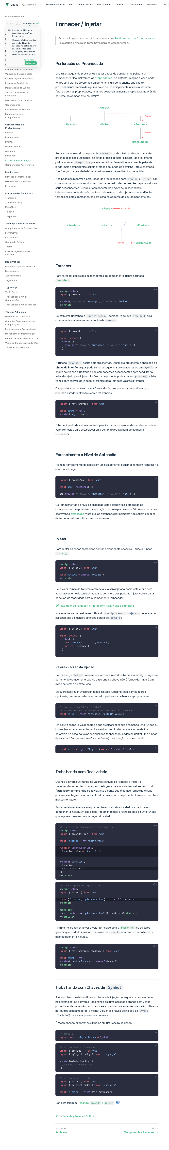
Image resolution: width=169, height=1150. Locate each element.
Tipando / (95, 1103)
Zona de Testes (84, 4)
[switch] (18, 23)
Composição (29, 23)
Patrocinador (136, 4)
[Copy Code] (154, 291)
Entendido (30, 63)
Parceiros (152, 4)
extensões (77, 513)
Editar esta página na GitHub (77, 1116)
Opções (9, 23)
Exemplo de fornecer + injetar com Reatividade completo (97, 605)
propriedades (103, 78)
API (70, 4)
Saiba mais (29, 60)
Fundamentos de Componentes (135, 38)
